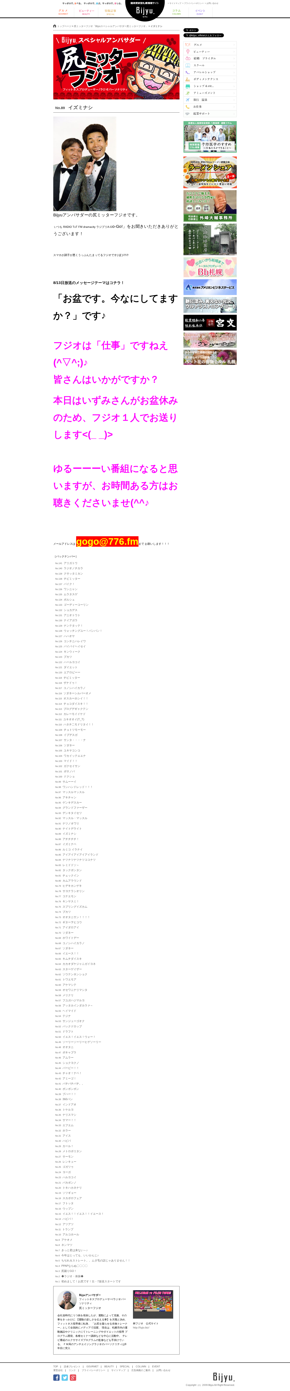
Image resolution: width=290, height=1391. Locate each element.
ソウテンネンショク (71, 974)
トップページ (64, 26)
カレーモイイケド (70, 714)
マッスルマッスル (70, 792)
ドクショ (65, 776)
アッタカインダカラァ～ (74, 1005)
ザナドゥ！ (66, 682)
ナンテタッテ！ (69, 625)
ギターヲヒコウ (68, 922)
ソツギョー (65, 1192)
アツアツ (64, 1224)
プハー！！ (65, 1094)
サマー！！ (65, 1120)
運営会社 (58, 1370)
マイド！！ (66, 760)
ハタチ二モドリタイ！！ (74, 724)
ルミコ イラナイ (69, 849)
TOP (55, 1366)
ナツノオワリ (67, 823)
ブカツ (63, 656)
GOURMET (92, 1366)
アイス (63, 1135)
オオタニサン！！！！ (72, 917)
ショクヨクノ (67, 1062)
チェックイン (67, 875)
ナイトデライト (68, 828)
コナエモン (65, 896)
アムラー (64, 1057)
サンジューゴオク (70, 1021)
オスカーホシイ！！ (71, 698)
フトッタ (64, 1203)
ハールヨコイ (67, 662)
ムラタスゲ (66, 594)
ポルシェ (65, 599)
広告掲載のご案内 (140, 1370)
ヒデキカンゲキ (68, 885)
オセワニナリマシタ (71, 989)
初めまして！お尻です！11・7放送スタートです (88, 1281)
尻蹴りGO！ (66, 1270)
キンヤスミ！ (67, 901)
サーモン (64, 1156)
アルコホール (67, 1234)
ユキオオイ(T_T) (69, 719)
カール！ (64, 1146)
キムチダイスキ (68, 958)
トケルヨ (64, 1109)
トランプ (64, 1229)
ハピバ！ (64, 1218)
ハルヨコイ (65, 1177)
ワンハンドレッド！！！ (74, 786)
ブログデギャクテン (71, 708)
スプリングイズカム (71, 906)
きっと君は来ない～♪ (71, 1250)
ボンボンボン (67, 1088)
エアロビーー (67, 672)
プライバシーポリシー (93, 1370)
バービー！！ (67, 1068)
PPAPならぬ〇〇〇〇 (71, 1265)
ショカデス (66, 610)
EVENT (156, 1366)
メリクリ (64, 995)
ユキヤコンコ (67, 750)
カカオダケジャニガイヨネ (75, 963)
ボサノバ (65, 771)
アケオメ (63, 1239)
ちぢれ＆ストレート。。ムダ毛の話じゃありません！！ (92, 1260)
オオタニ (64, 1047)
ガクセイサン (67, 766)
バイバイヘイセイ (70, 646)
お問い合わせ (163, 1370)
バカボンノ (65, 1182)
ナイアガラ (66, 620)
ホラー (63, 1130)
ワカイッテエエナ (70, 755)
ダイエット (66, 667)
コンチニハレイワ (70, 641)
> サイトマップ (174, 3)
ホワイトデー (67, 937)
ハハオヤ (65, 636)
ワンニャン (66, 589)
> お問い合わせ (211, 3)
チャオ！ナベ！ (68, 1073)
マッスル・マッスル (71, 818)
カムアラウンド (68, 880)
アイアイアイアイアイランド (76, 854)
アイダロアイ (67, 927)
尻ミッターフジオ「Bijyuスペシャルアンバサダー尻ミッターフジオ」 (111, 26)
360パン (64, 1099)
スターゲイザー (68, 969)
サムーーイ (65, 781)
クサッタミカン (69, 573)
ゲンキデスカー (68, 802)
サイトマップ (118, 1370)
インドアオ (65, 1104)
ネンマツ (63, 1244)
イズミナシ (65, 833)
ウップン (64, 1208)
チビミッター (67, 578)
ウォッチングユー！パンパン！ (78, 630)
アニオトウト (67, 615)
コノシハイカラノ (70, 687)
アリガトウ (66, 563)
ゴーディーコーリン (72, 604)
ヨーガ (63, 1172)
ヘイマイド (65, 1010)
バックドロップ (68, 1026)
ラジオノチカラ (69, 568)
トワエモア (65, 979)
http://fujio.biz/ (141, 1327)
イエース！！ (67, 953)
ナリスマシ (65, 1114)
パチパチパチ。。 (70, 1083)
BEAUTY (109, 1366)
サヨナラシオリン (70, 891)
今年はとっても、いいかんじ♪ (77, 1255)
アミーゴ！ (65, 1078)
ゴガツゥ (64, 1166)
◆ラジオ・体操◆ (69, 1276)
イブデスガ (66, 734)
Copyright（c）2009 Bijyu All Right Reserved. (210, 1385)
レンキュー (65, 1161)
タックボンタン (68, 870)
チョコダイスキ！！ (71, 703)
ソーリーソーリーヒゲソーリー (78, 1041)
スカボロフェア (68, 1198)
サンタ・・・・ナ (70, 740)
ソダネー (65, 745)
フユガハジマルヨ (70, 1000)
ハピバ (63, 1140)
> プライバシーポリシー (193, 3)
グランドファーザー (71, 807)
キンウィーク (67, 651)
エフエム (64, 1125)
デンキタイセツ (68, 813)
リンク (72, 1370)
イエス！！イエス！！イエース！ (79, 1213)
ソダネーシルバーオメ (73, 693)
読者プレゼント (72, 1366)
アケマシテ (65, 984)
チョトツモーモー (70, 729)
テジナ (63, 1015)
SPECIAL (125, 1366)
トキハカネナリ (68, 1187)
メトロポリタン (68, 1151)
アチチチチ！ (67, 839)
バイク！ (65, 584)
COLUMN (141, 1366)
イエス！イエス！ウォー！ (75, 1036)
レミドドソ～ (67, 865)
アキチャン (65, 797)
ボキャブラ (65, 1052)
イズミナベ (65, 844)
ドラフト (64, 1031)
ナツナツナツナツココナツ (75, 859)
